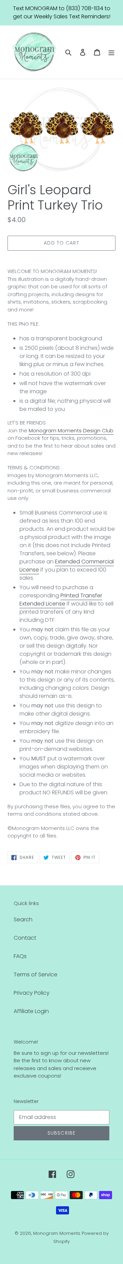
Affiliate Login (31, 1011)
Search (23, 919)
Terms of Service (35, 974)
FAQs (20, 956)
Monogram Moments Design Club (71, 430)
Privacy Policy (32, 993)
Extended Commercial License (66, 566)
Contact (25, 938)
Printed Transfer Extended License (60, 600)
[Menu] (111, 51)
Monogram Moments (56, 1233)
